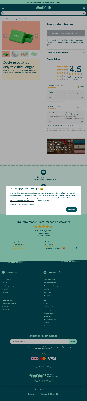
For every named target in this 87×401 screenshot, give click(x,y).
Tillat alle (71, 209)
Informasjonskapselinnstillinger (22, 204)
